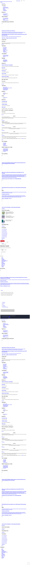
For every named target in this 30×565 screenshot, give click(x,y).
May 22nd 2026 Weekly (4, 539)
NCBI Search (4, 70)
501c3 (2, 257)
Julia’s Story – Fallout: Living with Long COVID (9, 354)
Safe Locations (4, 73)
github (22, 138)
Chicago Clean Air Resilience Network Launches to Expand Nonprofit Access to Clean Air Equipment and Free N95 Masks (14, 163)
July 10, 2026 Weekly (4, 229)
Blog (2, 549)
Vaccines (3, 557)
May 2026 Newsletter (4, 236)
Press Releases (3, 555)
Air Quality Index (4, 101)
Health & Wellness (4, 551)
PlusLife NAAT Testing (5, 76)
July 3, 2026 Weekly (4, 230)
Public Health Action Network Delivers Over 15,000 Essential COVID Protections (14, 187)
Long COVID (3, 261)
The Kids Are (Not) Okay (5, 194)
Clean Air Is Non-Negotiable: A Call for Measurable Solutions (11, 207)
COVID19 (3, 259)
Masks (2, 553)
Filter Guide (3, 423)
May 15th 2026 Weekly (4, 234)
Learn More (3, 120)
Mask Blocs (3, 67)
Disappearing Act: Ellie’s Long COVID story (8, 30)
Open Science (3, 263)
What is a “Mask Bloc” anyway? (7, 198)
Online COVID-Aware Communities (7, 381)
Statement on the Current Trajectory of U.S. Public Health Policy (11, 178)
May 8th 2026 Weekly (4, 235)
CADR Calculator (4, 104)
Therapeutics (3, 265)
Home (3, 243)
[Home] (2, 290)
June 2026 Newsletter (4, 231)
